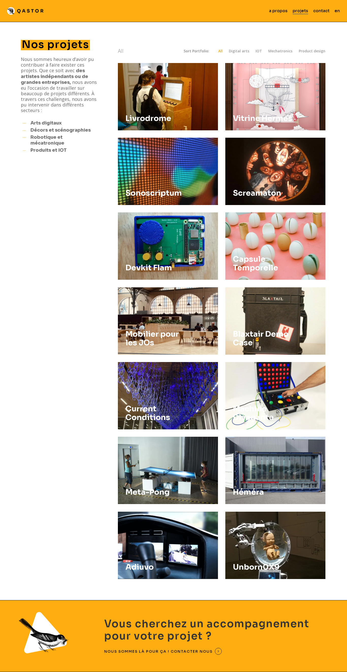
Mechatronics (280, 51)
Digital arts (239, 51)
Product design (312, 51)
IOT (259, 51)
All (220, 51)
